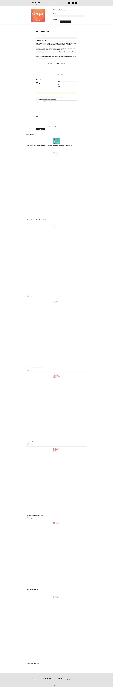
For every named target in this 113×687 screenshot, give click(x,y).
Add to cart (65, 21)
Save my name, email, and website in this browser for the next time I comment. (49, 126)
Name (37, 116)
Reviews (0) (63, 26)
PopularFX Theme (56, 685)
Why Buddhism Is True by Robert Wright (33, 292)
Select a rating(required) (38, 101)
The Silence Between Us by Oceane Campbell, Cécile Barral (37, 219)
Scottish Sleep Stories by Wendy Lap (33, 663)
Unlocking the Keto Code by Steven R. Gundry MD (35, 515)
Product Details (56, 26)
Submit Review (40, 129)
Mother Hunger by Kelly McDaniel (32, 589)
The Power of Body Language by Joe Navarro (34, 367)
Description (50, 26)
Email (37, 121)
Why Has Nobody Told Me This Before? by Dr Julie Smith (36, 441)
